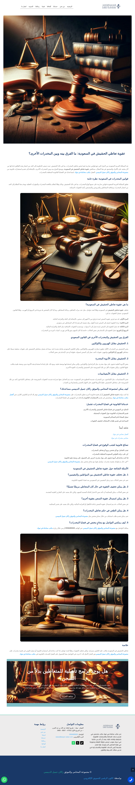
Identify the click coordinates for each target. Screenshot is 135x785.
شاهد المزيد (67, 696)
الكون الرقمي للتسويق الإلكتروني (98, 778)
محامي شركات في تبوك (107, 760)
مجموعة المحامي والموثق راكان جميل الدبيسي (112, 172)
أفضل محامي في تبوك (120, 434)
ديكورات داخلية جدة (108, 760)
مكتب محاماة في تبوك (82, 172)
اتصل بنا (23, 6)
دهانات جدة (111, 760)
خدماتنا (55, 6)
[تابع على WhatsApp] (73, 743)
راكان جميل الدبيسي (54, 772)
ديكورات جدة (111, 759)
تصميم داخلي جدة (109, 760)
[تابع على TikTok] (82, 743)
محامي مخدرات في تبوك (119, 438)
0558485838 (73, 734)
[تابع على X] (77, 743)
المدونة (31, 6)
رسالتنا (37, 6)
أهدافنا (49, 6)
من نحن (62, 6)
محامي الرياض (110, 759)
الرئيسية (69, 6)
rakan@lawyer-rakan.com (64, 737)
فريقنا (44, 735)
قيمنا (43, 6)
